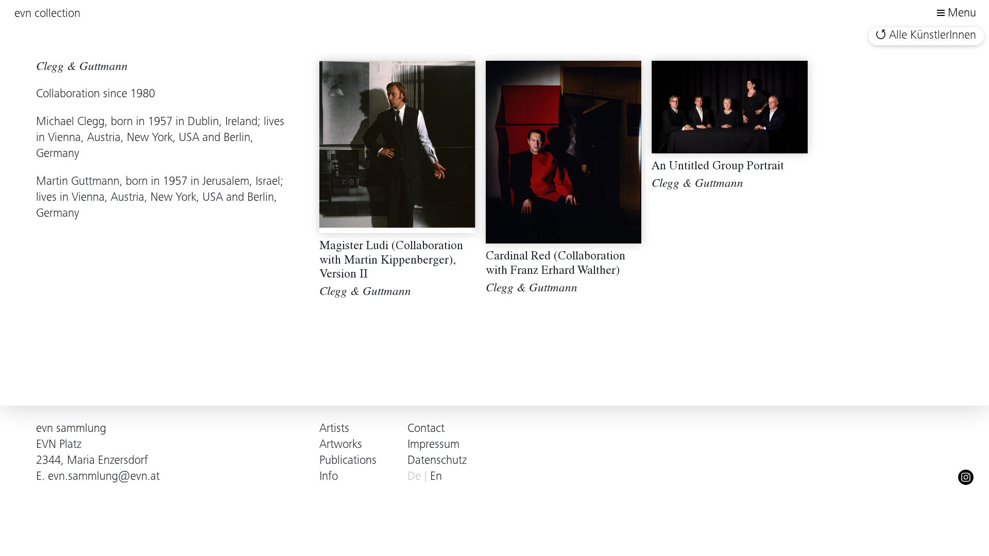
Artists (334, 429)
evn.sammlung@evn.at (104, 477)
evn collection (47, 14)
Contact (426, 429)
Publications (348, 461)
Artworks (340, 445)
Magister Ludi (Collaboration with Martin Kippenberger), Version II (391, 261)
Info (328, 477)
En (436, 477)
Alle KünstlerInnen (932, 36)
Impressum (433, 445)
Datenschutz (437, 461)
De (414, 477)
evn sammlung (71, 429)
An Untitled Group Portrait (718, 167)
